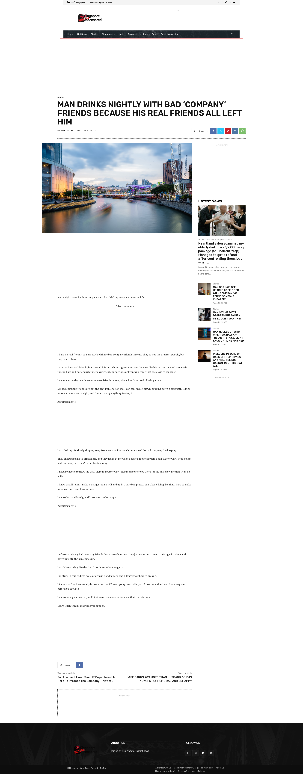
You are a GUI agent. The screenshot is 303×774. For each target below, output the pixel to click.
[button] (232, 34)
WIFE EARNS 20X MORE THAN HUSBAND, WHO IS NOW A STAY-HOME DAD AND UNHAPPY (160, 679)
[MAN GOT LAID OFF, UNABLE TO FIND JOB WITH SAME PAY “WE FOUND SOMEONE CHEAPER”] (204, 289)
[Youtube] (234, 2)
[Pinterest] (228, 131)
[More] (87, 665)
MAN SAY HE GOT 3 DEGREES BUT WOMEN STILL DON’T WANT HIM (227, 315)
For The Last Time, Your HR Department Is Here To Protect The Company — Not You (86, 679)
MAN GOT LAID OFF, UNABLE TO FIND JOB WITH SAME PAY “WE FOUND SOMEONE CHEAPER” (226, 293)
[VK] (235, 131)
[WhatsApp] (242, 131)
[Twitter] (230, 2)
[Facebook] (219, 2)
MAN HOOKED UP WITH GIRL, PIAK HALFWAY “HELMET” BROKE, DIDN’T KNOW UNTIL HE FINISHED (228, 336)
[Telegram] (226, 2)
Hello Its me (67, 130)
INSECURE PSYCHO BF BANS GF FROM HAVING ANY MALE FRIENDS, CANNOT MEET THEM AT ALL (227, 359)
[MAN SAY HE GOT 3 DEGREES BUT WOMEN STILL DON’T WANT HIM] (204, 314)
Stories (60, 97)
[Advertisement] (177, 19)
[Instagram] (222, 2)
